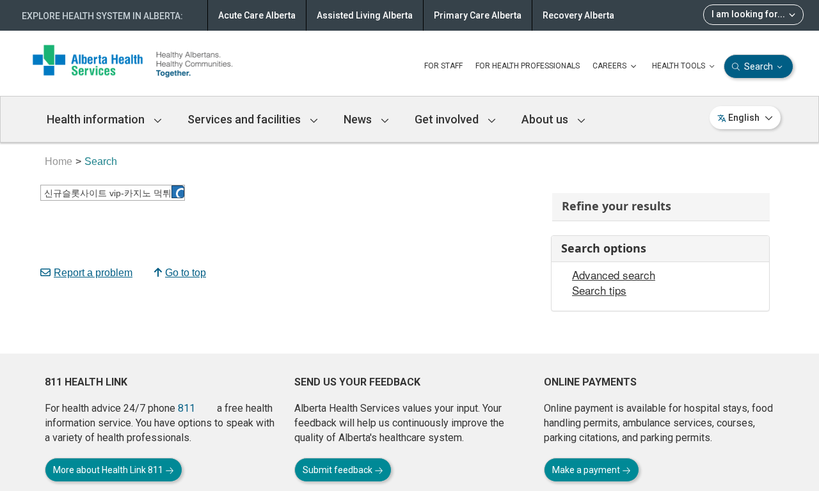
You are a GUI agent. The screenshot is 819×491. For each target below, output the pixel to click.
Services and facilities (245, 119)
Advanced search (613, 275)
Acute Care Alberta (257, 15)
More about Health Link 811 (109, 470)
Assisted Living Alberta (365, 15)
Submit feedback (338, 470)
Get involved (448, 119)
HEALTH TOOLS (679, 65)
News (359, 119)
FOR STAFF (443, 65)
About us (546, 119)
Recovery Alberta (578, 15)
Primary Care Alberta (477, 15)
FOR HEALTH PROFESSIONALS (527, 65)
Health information (97, 119)
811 (186, 408)
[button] (177, 191)
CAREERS (610, 65)
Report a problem (93, 272)
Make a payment (587, 470)
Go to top (185, 272)
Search (758, 66)
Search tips (599, 290)
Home (58, 161)
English (743, 118)
